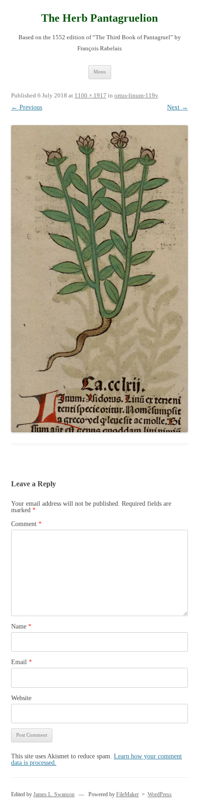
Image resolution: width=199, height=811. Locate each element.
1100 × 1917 (90, 95)
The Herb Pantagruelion (99, 18)
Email (21, 662)
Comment (26, 523)
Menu (99, 71)
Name (21, 626)
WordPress (160, 794)
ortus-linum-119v (136, 95)
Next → (177, 107)
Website (21, 698)
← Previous (26, 107)
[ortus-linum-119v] (99, 279)
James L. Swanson (54, 794)
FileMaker (127, 794)
